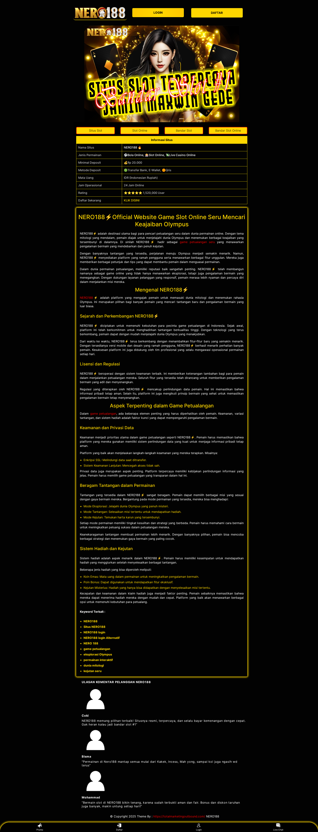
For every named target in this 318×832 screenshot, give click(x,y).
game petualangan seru (197, 242)
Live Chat (278, 829)
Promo (39, 829)
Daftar (119, 829)
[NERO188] (100, 13)
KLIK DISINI (131, 200)
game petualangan (103, 413)
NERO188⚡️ (89, 297)
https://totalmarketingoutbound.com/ (179, 816)
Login (199, 829)
